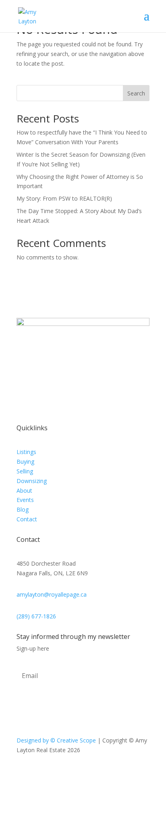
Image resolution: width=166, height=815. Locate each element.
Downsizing (32, 481)
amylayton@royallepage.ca (52, 594)
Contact (27, 519)
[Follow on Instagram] (91, 773)
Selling (25, 471)
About (24, 490)
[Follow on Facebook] (74, 773)
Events (25, 500)
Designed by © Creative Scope (57, 740)
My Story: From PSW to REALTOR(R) (64, 198)
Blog (23, 509)
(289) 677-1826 (36, 616)
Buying (25, 461)
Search (136, 93)
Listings (26, 452)
